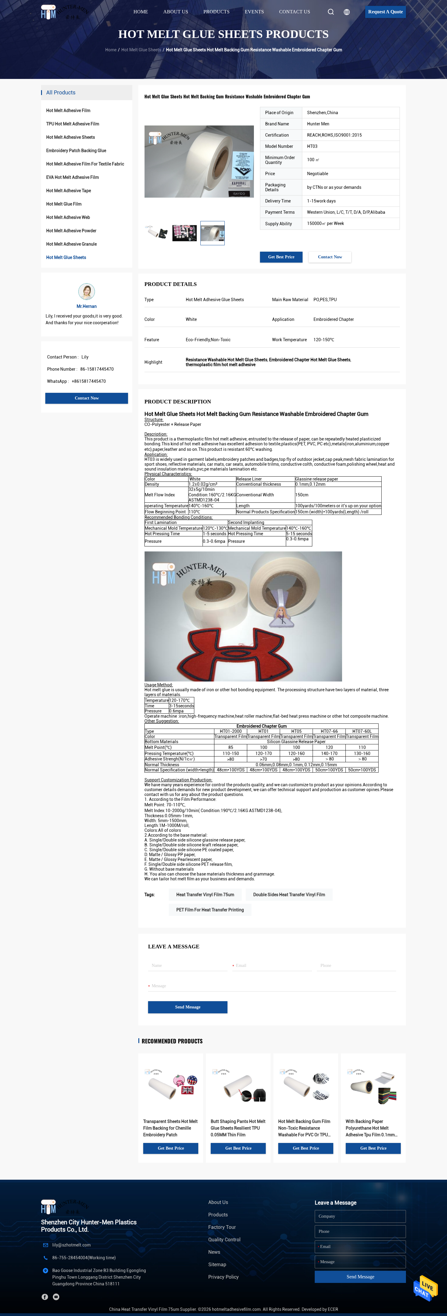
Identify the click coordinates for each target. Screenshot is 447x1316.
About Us (218, 1202)
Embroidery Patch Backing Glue (76, 150)
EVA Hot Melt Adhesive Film (72, 177)
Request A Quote (385, 11)
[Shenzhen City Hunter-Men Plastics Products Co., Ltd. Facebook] (44, 1297)
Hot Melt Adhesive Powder (71, 230)
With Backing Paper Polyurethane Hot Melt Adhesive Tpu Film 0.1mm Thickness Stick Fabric (370, 1128)
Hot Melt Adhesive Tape (68, 190)
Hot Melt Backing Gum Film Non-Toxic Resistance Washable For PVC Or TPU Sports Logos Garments (304, 1128)
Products (218, 1215)
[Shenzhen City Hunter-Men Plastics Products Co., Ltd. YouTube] (56, 1297)
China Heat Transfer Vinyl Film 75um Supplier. (153, 1309)
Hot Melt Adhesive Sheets (70, 137)
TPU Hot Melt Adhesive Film (72, 123)
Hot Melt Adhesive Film (68, 110)
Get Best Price (281, 257)
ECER (333, 1309)
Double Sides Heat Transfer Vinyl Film (289, 894)
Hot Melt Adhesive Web (68, 217)
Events (254, 11)
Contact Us (294, 11)
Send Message (187, 1007)
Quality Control (224, 1240)
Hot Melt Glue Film (63, 204)
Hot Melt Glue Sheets (141, 49)
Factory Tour (222, 1227)
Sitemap (217, 1264)
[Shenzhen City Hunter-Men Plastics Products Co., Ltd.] (68, 12)
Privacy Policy (223, 1277)
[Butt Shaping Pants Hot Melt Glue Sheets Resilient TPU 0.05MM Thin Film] (238, 1076)
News (214, 1252)
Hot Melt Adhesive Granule (71, 244)
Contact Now (87, 398)
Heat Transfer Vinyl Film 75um (205, 894)
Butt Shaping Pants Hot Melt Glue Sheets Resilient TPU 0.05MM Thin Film (238, 1128)
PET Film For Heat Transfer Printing (210, 909)
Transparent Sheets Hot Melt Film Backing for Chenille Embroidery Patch (170, 1128)
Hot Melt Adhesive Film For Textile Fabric (85, 164)
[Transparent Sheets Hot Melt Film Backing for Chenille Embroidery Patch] (170, 1076)
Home (140, 11)
